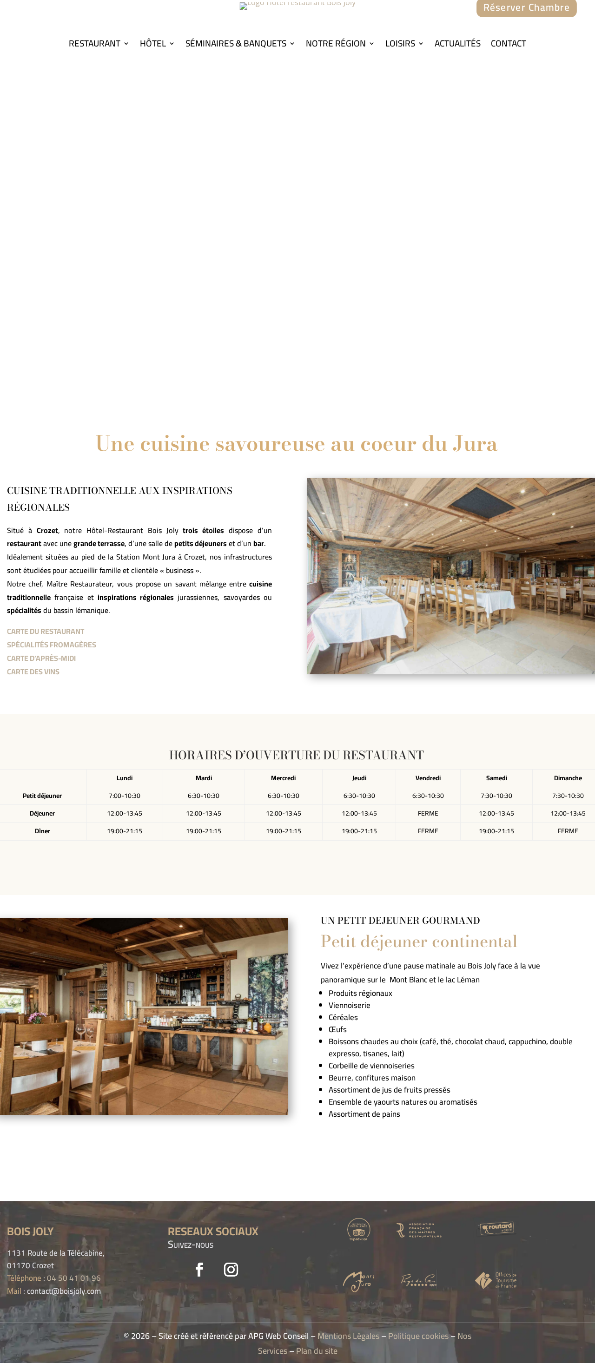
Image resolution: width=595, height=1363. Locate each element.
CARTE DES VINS (33, 671)
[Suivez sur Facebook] (199, 1270)
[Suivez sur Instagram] (231, 1270)
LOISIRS (400, 45)
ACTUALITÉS (458, 45)
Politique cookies (418, 1335)
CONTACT (508, 45)
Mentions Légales (348, 1335)
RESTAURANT (94, 45)
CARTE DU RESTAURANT (45, 631)
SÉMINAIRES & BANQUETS (235, 45)
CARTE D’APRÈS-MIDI (41, 658)
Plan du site (316, 1350)
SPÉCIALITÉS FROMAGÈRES (51, 645)
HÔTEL (153, 45)
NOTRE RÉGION (336, 45)
